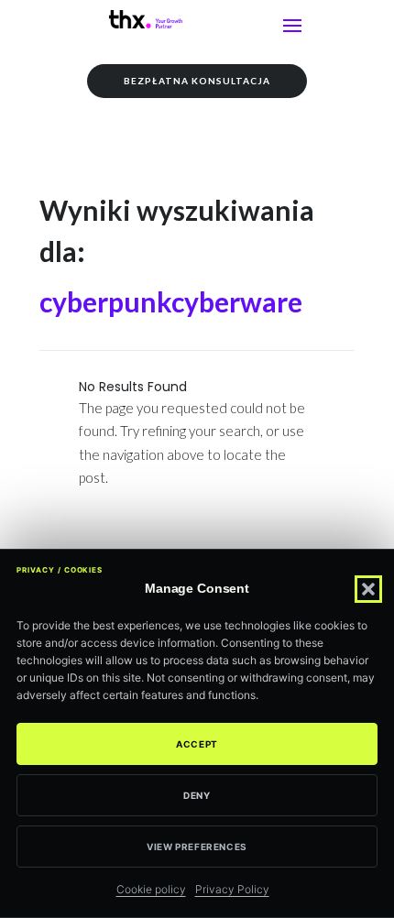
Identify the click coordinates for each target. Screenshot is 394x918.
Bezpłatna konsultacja (197, 80)
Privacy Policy (232, 889)
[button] (368, 589)
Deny (196, 795)
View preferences (197, 846)
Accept (197, 743)
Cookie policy (151, 889)
